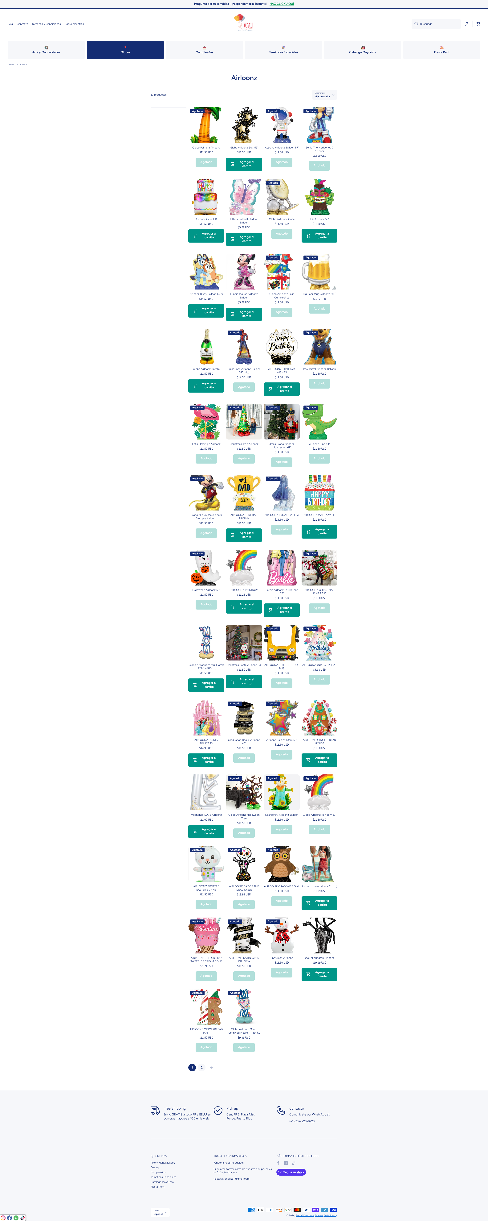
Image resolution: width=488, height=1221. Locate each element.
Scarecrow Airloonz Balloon (281, 814)
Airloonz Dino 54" (319, 444)
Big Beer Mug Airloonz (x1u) (319, 294)
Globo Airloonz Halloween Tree (244, 816)
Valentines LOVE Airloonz (206, 814)
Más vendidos (322, 96)
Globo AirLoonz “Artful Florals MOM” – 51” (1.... (206, 666)
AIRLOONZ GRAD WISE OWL (282, 886)
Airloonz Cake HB (206, 219)
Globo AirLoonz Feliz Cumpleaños (281, 295)
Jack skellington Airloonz (319, 958)
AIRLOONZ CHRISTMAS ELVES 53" (319, 591)
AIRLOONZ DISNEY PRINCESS (206, 741)
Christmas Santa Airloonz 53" (244, 665)
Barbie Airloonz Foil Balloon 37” (282, 591)
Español (158, 1213)
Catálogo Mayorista (162, 1182)
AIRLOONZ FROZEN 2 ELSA (282, 515)
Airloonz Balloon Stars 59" (281, 740)
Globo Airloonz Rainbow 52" (319, 814)
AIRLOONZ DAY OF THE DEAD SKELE (244, 888)
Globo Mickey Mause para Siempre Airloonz (206, 516)
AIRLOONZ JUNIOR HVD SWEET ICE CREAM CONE (206, 959)
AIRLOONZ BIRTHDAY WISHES (281, 370)
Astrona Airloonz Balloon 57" (282, 147)
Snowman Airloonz (281, 958)
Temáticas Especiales (163, 1177)
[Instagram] (3, 1218)
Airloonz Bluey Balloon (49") (206, 294)
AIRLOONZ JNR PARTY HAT (319, 665)
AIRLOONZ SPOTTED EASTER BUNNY (206, 888)
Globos (155, 1167)
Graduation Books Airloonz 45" (244, 741)
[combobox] (436, 24)
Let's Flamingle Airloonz (206, 444)
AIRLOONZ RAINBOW (244, 590)
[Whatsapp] (16, 1218)
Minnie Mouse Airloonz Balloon (244, 295)
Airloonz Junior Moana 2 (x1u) (319, 886)
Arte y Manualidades (163, 1162)
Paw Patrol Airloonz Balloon (319, 369)
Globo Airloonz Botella (206, 369)
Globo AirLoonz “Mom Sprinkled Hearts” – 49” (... (244, 1031)
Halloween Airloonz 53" (206, 590)
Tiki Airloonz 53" (319, 219)
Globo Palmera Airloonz (206, 147)
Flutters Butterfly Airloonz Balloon (244, 221)
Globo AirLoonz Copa (282, 219)
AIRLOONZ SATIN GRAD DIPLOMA (244, 959)
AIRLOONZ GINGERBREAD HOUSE (319, 741)
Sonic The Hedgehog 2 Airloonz (320, 149)
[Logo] (244, 24)
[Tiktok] (22, 1218)
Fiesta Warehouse (305, 1215)
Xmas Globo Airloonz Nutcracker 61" (281, 445)
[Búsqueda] (415, 24)
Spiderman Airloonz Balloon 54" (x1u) (244, 370)
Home (11, 64)
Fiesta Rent (157, 1186)
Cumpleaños (158, 1172)
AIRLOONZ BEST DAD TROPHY (244, 516)
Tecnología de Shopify (326, 1215)
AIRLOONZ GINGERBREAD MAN (206, 1031)
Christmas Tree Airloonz (244, 444)
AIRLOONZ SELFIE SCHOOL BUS (281, 666)
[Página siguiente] (210, 1067)
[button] (478, 24)
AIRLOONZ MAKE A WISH (319, 515)
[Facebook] (9, 1218)
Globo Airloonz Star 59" (244, 147)
